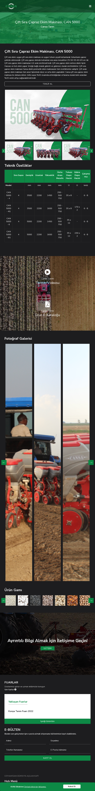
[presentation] (3, 151)
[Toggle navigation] (90, 6)
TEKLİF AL (47, 84)
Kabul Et (72, 786)
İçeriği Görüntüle (47, 721)
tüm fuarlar (9, 689)
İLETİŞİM (47, 648)
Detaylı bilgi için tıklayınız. (35, 786)
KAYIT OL (47, 758)
